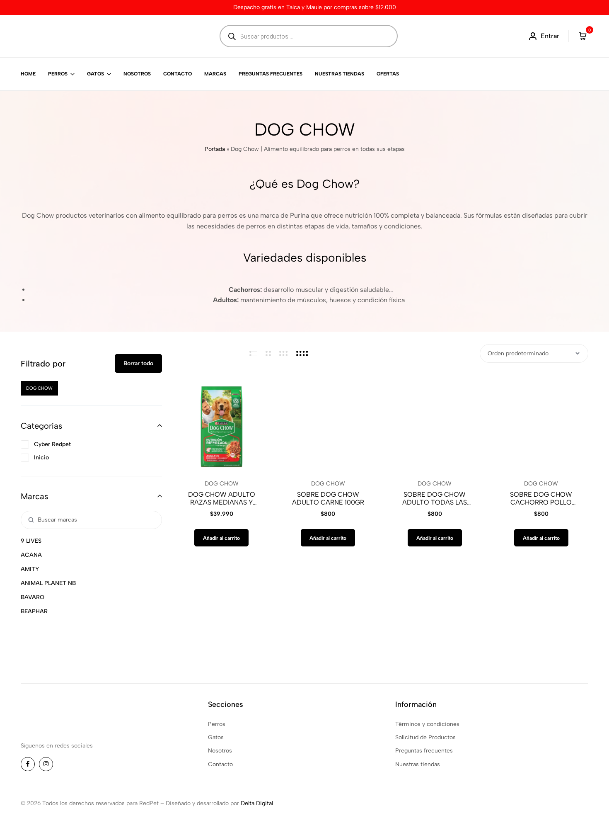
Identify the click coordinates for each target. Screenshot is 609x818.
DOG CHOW (222, 483)
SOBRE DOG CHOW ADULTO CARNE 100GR (328, 498)
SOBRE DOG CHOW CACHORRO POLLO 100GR (541, 498)
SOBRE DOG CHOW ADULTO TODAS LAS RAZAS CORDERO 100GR (434, 498)
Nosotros (137, 74)
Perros (58, 74)
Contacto (177, 74)
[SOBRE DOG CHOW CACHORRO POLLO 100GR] (541, 426)
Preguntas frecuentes (270, 74)
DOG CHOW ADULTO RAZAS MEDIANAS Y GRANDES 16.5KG (221, 498)
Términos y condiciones (427, 724)
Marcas (215, 74)
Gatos (95, 74)
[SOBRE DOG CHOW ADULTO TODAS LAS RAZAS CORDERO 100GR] (435, 426)
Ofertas (388, 74)
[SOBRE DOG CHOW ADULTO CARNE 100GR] (328, 426)
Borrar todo (138, 363)
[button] (221, 537)
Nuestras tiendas (339, 74)
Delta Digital (257, 803)
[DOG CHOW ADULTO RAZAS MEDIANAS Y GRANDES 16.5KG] (221, 426)
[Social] (28, 764)
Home (28, 74)
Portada (215, 149)
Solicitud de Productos (425, 737)
